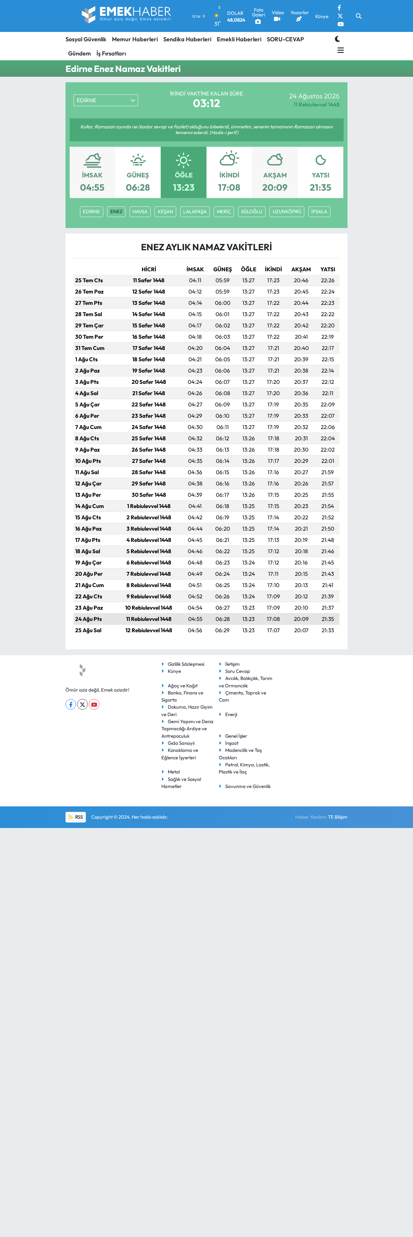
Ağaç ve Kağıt (182, 686)
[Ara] (358, 16)
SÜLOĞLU (251, 211)
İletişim (232, 664)
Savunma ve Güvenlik (248, 786)
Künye (174, 671)
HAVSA (140, 211)
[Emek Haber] (126, 16)
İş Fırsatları (111, 53)
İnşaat (231, 743)
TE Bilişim (338, 817)
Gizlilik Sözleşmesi (186, 664)
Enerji (231, 714)
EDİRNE (91, 211)
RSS (78, 817)
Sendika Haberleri (187, 39)
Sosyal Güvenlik (85, 39)
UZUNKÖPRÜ (287, 211)
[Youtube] (94, 704)
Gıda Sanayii (181, 743)
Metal (174, 772)
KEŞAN (165, 211)
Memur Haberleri (135, 39)
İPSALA (319, 211)
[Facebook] (70, 704)
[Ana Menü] (339, 50)
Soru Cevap (237, 671)
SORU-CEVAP (285, 39)
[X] (82, 704)
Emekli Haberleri (239, 39)
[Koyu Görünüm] (337, 38)
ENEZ (116, 211)
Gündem (79, 53)
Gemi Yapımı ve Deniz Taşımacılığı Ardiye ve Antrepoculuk (187, 728)
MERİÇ (224, 211)
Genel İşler (236, 736)
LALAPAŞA (194, 211)
